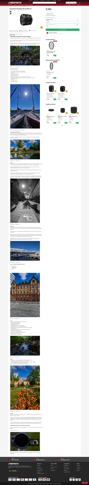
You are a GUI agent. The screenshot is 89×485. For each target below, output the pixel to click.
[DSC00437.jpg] (26, 295)
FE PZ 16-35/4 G (32, 417)
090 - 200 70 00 (15, 459)
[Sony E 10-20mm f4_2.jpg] (26, 55)
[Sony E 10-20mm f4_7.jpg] (26, 106)
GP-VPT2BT (15, 167)
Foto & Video (10, 4)
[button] (15, 471)
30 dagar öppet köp (42, 0)
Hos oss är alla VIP (40, 470)
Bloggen (69, 4)
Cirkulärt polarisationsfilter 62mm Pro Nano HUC (51, 52)
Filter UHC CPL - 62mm (50, 72)
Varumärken (66, 470)
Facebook (78, 465)
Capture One (12, 453)
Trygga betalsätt (54, 0)
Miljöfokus (59, 0)
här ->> (11, 428)
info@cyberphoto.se (40, 459)
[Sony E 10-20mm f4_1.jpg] (26, 346)
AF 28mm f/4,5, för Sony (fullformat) (50, 117)
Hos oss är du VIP (36, 0)
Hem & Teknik (21, 4)
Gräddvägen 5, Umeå (65, 459)
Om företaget (66, 465)
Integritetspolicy (53, 470)
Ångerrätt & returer (40, 473)
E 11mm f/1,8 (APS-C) (61, 93)
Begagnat (30, 4)
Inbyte (52, 465)
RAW (31, 452)
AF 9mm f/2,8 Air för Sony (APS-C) (73, 117)
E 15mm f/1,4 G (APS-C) (50, 93)
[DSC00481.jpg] (26, 149)
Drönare (15, 4)
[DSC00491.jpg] (26, 388)
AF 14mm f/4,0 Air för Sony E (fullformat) (62, 117)
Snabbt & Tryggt (39, 468)
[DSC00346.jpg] (26, 201)
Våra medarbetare (66, 468)
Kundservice (73, 4)
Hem (9, 6)
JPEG (40, 452)
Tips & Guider (79, 4)
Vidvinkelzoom (15, 6)
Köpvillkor (52, 468)
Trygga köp (30, 0)
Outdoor (26, 4)
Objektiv (11, 6)
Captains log (79, 468)
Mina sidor (38, 465)
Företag (66, 4)
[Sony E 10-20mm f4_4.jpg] (26, 251)
